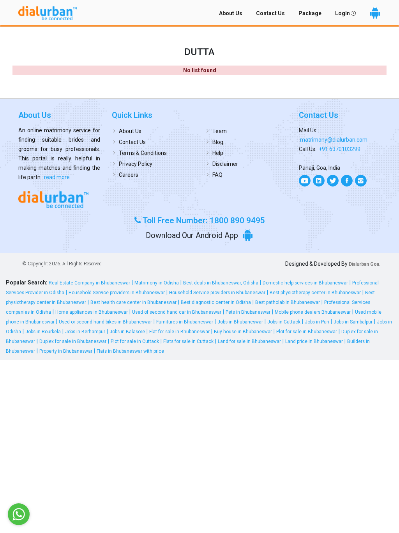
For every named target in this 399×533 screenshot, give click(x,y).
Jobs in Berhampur (85, 331)
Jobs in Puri (317, 322)
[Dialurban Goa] (59, 199)
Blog (217, 142)
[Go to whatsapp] (19, 514)
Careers (128, 175)
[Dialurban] (47, 13)
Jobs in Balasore (127, 331)
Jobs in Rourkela (43, 331)
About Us (230, 13)
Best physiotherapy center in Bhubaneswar (315, 292)
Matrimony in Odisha (156, 283)
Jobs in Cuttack (283, 322)
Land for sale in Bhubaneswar (249, 341)
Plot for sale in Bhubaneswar (306, 331)
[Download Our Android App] (375, 13)
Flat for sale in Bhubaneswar (179, 331)
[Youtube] (305, 181)
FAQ (217, 175)
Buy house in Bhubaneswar (243, 331)
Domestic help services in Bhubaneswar (305, 283)
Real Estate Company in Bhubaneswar (89, 283)
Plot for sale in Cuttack (135, 341)
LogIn (343, 13)
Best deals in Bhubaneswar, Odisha (220, 283)
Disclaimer (225, 164)
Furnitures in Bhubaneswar (184, 322)
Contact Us (270, 13)
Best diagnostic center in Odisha (216, 302)
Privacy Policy (135, 164)
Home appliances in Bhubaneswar (91, 312)
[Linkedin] (319, 181)
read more (57, 177)
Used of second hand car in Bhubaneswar (176, 312)
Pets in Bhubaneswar (248, 312)
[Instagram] (361, 181)
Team (219, 131)
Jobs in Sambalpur (353, 322)
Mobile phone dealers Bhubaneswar (313, 312)
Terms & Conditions (143, 153)
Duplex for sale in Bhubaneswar (72, 341)
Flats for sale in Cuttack (188, 341)
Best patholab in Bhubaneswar (287, 302)
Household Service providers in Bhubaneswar (117, 292)
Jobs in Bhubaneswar (240, 322)
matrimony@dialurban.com (333, 140)
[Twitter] (333, 181)
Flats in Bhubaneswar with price (130, 351)
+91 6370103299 (339, 149)
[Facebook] (347, 181)
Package (309, 13)
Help (217, 153)
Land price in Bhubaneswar (314, 341)
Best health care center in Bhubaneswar (133, 302)
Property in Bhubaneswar (65, 351)
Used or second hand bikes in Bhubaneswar (105, 322)
